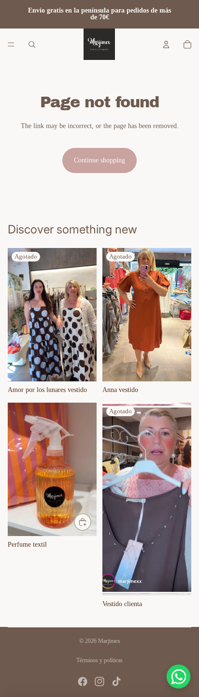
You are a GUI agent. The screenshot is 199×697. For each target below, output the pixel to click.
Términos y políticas (99, 660)
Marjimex (109, 641)
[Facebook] (82, 681)
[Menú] (11, 44)
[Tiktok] (116, 681)
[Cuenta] (166, 44)
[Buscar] (32, 44)
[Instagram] (99, 681)
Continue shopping (99, 160)
